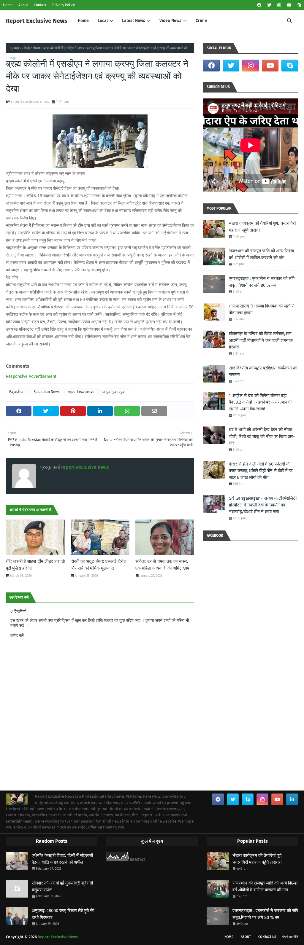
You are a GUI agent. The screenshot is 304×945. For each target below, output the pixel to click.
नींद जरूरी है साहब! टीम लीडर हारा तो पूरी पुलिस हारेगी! (35, 565)
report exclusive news (30, 101)
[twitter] (269, 5)
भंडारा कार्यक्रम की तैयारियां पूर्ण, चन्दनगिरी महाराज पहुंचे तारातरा (262, 227)
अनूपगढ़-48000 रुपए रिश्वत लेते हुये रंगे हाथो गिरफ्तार (63, 914)
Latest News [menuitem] (133, 20)
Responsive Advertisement (31, 376)
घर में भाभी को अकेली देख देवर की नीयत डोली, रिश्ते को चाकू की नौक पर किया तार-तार (262, 436)
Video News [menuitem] (170, 20)
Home (7, 5)
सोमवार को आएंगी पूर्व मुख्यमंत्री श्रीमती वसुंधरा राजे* (62, 886)
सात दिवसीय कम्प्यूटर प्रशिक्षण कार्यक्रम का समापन (263, 371)
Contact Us (267, 937)
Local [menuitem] (103, 20)
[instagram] (279, 5)
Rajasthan (32, 48)
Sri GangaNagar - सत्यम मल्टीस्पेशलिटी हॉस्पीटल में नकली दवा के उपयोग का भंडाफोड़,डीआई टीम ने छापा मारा (263, 504)
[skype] (298, 5)
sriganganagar (114, 392)
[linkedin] (292, 799)
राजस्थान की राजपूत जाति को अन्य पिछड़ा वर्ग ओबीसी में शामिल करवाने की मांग (261, 254)
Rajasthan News (47, 392)
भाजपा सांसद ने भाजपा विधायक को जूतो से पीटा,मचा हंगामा (261, 309)
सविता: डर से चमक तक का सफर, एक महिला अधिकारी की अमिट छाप (162, 565)
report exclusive (81, 392)
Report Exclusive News (36, 20)
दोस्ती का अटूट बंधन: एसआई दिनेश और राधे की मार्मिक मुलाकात (98, 565)
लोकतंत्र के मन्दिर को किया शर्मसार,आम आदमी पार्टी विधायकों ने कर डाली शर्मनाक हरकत (261, 340)
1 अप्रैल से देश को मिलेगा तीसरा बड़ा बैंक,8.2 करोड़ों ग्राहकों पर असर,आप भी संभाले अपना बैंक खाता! (260, 402)
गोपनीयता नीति (290, 937)
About (23, 5)
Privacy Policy (63, 5)
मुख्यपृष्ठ (15, 48)
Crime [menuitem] (201, 20)
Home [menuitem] (83, 20)
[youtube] (289, 5)
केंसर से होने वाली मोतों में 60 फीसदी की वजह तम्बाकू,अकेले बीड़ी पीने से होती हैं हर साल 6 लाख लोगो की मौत (261, 470)
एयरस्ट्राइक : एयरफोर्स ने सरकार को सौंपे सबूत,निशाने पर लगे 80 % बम (261, 282)
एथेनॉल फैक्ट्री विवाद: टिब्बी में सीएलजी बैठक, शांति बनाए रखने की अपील (62, 859)
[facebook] (259, 5)
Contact (40, 5)
